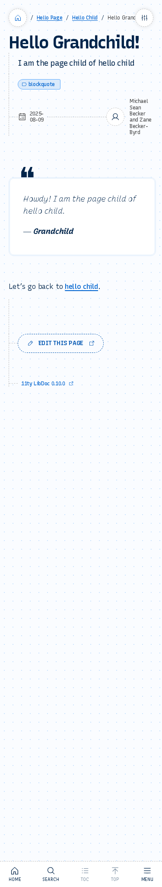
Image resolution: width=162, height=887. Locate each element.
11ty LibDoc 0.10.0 (43, 384)
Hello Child (85, 18)
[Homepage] (18, 18)
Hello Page (49, 18)
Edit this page (60, 343)
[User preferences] (144, 18)
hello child (81, 286)
